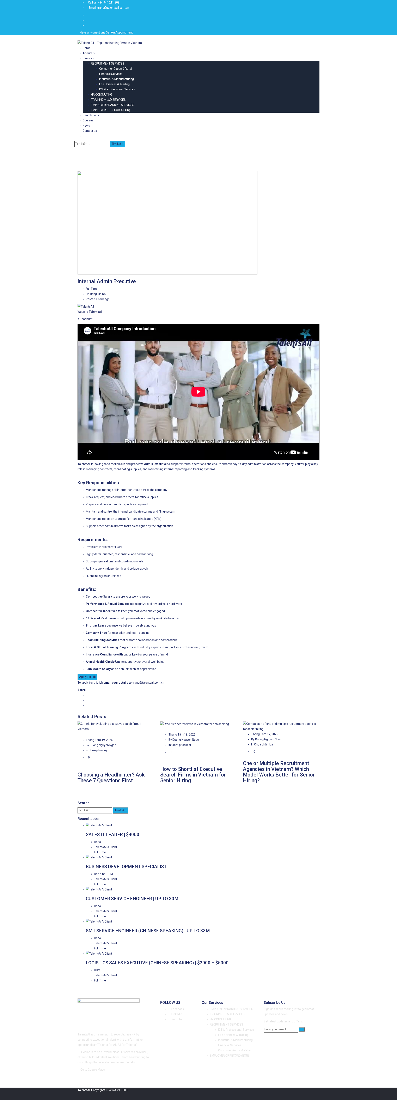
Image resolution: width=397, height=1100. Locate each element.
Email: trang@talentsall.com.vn (109, 7)
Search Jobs (91, 115)
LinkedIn (176, 1014)
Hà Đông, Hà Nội (96, 294)
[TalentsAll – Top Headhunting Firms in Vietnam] (110, 42)
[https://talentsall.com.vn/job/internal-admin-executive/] (87, 700)
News (86, 125)
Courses (88, 120)
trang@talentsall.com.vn (148, 682)
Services (88, 58)
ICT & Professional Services (117, 89)
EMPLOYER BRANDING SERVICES (112, 105)
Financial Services (110, 73)
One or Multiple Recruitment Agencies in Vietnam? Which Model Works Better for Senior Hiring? (279, 772)
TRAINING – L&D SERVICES (108, 99)
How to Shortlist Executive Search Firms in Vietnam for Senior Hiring (193, 775)
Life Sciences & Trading (114, 84)
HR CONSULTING (101, 94)
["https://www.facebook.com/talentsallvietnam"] (87, 15)
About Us (89, 53)
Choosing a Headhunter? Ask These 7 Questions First (111, 778)
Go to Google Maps (92, 1069)
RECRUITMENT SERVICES (107, 63)
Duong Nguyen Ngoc (102, 745)
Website (83, 311)
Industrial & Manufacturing (116, 79)
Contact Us (90, 130)
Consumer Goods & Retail (115, 68)
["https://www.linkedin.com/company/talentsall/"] (87, 25)
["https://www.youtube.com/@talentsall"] (87, 20)
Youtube (177, 1019)
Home (87, 48)
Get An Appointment (119, 32)
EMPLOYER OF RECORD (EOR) (110, 110)
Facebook (177, 1009)
